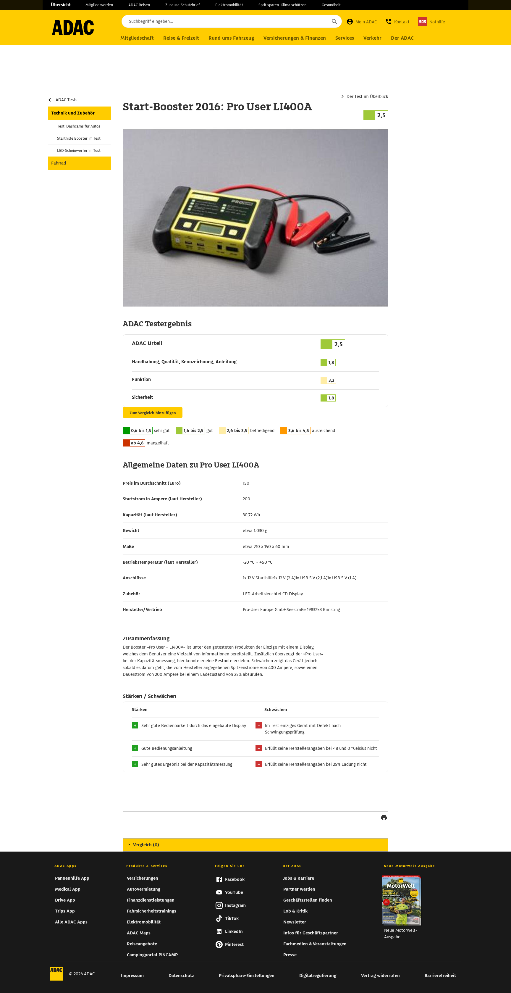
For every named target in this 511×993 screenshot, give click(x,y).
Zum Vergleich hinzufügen (153, 412)
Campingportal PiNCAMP (152, 954)
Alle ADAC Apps (71, 922)
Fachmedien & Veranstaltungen (315, 944)
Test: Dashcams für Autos (78, 126)
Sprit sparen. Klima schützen (282, 4)
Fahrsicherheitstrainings (151, 911)
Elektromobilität (229, 4)
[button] (397, 21)
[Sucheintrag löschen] (318, 21)
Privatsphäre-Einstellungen (246, 975)
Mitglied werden (99, 4)
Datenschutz (181, 975)
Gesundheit (331, 4)
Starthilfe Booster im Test (79, 138)
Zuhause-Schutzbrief (182, 4)
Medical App (67, 889)
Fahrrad (58, 163)
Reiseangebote (142, 944)
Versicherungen (142, 878)
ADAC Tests (66, 99)
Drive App (65, 900)
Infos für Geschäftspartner (310, 933)
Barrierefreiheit (440, 975)
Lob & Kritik (295, 911)
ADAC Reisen (139, 4)
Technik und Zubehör (73, 113)
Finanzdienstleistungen (150, 900)
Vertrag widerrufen (380, 975)
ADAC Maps (139, 933)
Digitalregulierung (317, 975)
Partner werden (299, 889)
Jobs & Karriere (298, 878)
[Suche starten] (334, 21)
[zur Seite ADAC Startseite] (73, 27)
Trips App (65, 911)
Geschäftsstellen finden (307, 900)
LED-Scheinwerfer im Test (79, 150)
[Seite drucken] (384, 818)
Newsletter (294, 922)
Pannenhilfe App (72, 878)
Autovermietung (143, 889)
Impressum (132, 975)
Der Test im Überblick (367, 96)
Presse (290, 954)
